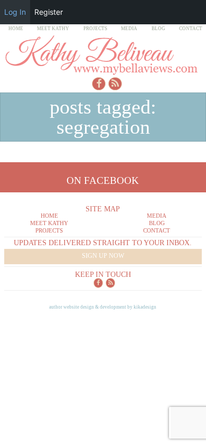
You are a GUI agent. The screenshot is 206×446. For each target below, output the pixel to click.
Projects (95, 28)
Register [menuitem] (48, 11)
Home (15, 28)
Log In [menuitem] (15, 11)
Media (129, 28)
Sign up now (103, 255)
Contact (190, 28)
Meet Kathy (53, 28)
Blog (158, 28)
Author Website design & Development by (102, 307)
